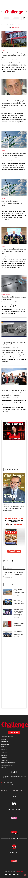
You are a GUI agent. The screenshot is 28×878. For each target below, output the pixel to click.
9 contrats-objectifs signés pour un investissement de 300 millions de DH (13, 251)
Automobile (4, 760)
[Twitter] (9, 874)
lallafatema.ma (14, 809)
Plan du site (4, 749)
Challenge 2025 (19, 871)
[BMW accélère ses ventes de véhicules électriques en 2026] (7, 634)
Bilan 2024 (4, 746)
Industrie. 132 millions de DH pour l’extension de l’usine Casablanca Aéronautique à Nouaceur (13, 393)
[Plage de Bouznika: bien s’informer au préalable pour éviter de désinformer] (7, 592)
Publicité (3, 739)
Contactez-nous (5, 744)
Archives (3, 767)
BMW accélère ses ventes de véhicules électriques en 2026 (18, 633)
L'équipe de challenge (7, 736)
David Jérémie (5, 208)
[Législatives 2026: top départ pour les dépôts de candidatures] (7, 624)
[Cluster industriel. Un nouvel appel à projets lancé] (14, 283)
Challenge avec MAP (6, 59)
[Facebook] (5, 874)
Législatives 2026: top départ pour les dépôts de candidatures (19, 623)
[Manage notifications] (25, 875)
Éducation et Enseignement (8, 762)
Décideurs (4, 757)
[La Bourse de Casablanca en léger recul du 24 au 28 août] (7, 602)
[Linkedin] (18, 874)
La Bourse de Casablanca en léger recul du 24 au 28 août (19, 602)
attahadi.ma (14, 852)
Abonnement (4, 741)
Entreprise (4, 755)
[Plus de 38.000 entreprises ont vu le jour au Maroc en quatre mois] (14, 139)
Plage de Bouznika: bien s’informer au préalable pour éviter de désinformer (19, 592)
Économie (4, 752)
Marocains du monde (7, 765)
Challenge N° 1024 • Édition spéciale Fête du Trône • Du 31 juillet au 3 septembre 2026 (13, 508)
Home (2, 24)
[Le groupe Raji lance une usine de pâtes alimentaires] (14, 329)
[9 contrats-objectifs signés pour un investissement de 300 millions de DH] (14, 235)
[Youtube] (14, 874)
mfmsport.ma (14, 838)
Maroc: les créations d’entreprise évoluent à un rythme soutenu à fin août (13, 55)
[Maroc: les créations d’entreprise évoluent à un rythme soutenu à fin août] (14, 39)
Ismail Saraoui (5, 110)
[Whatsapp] (22, 874)
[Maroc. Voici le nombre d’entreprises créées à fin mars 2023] (14, 187)
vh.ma (14, 796)
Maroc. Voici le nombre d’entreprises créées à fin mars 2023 (12, 203)
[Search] (26, 12)
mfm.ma (14, 824)
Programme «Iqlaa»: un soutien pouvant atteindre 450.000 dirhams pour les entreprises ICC (19, 612)
